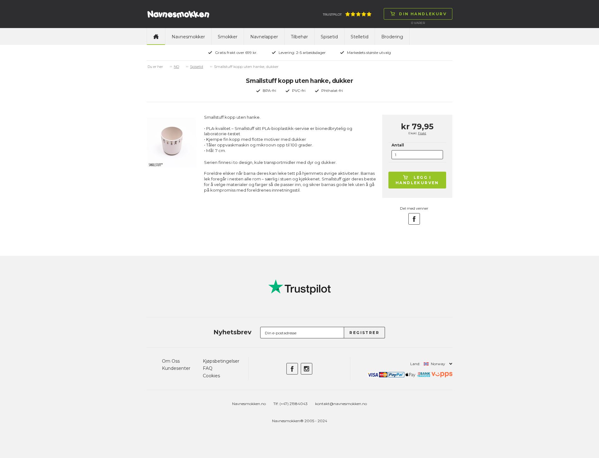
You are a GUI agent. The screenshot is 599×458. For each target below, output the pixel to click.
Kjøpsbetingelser (221, 361)
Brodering (392, 37)
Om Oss (171, 361)
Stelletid (359, 37)
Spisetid (329, 37)
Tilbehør (299, 37)
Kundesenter (176, 368)
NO (176, 66)
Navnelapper (264, 37)
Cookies (211, 376)
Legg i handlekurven (417, 180)
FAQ (207, 368)
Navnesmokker (188, 37)
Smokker (227, 37)
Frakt (422, 133)
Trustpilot (332, 14)
